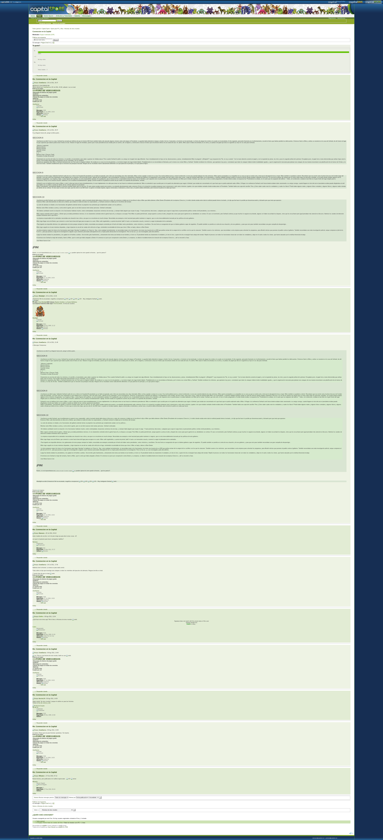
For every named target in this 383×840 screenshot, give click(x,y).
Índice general (37, 28)
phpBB (44, 825)
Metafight (42, 296)
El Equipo (39, 822)
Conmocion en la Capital (42, 31)
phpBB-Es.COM (63, 827)
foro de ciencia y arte (44, 703)
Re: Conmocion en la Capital (45, 79)
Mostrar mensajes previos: (47, 797)
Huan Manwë (51, 827)
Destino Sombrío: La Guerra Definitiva (66, 302)
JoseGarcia (42, 82)
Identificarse (341, 18)
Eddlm (41, 616)
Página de (45, 42)
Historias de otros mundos (72, 28)
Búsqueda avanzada (45, 23)
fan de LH (42, 698)
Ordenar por (72, 797)
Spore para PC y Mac (57, 28)
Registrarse (332, 18)
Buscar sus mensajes (59, 23)
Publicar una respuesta (39, 37)
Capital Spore (46, 28)
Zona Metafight (42, 302)
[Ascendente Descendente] (95, 797)
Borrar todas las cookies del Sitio (53, 822)
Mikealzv (41, 776)
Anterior (36, 797)
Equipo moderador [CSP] (47, 34)
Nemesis (41, 533)
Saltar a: (36, 810)
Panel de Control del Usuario (40, 18)
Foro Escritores (57, 303)
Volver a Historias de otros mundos (43, 806)
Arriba (34, 119)
